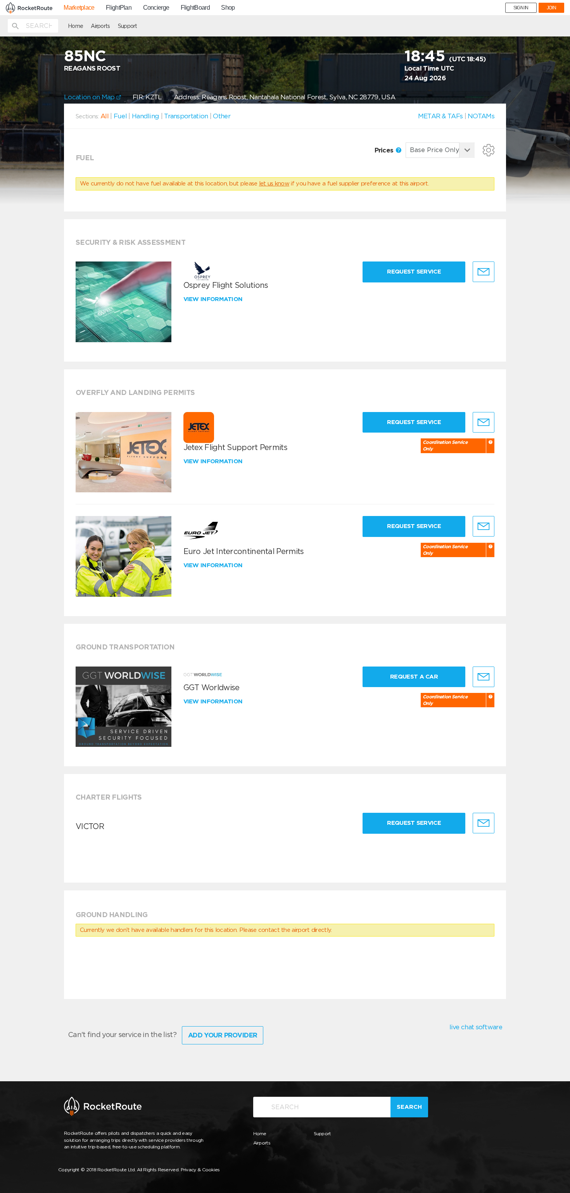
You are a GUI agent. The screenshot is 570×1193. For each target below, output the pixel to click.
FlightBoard (195, 8)
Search (409, 1106)
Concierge (156, 8)
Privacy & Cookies (200, 1169)
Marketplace (79, 8)
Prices (385, 150)
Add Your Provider (222, 1035)
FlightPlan (118, 8)
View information (213, 299)
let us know (274, 183)
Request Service (414, 271)
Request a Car (414, 676)
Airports (100, 26)
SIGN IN (521, 7)
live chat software (475, 1027)
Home (75, 26)
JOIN (551, 7)
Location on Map (90, 97)
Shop (228, 8)
